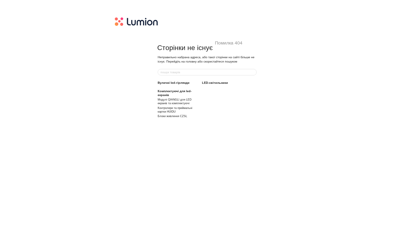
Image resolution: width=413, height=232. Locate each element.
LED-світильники (215, 82)
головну (191, 61)
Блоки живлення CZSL (172, 116)
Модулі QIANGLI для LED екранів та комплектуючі (174, 101)
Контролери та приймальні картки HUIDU (175, 109)
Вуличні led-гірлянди (174, 82)
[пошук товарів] (253, 72)
